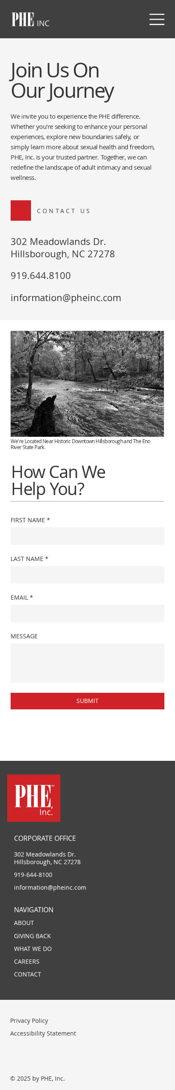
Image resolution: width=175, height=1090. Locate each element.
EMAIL (22, 597)
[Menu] (157, 19)
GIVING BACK (32, 936)
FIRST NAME (30, 520)
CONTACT (27, 974)
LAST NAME (29, 559)
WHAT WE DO (33, 949)
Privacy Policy (29, 1020)
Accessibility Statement (43, 1033)
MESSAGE (24, 636)
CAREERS (27, 961)
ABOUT (24, 923)
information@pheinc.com (66, 297)
